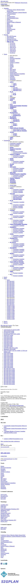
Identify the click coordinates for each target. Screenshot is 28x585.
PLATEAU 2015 (5, 514)
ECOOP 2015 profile (9, 332)
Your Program (10, 37)
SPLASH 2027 (10, 281)
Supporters (9, 30)
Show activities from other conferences (10, 441)
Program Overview (11, 39)
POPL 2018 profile (8, 356)
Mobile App (10, 25)
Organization (7, 140)
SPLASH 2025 (10, 284)
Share (2, 444)
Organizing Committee (15, 143)
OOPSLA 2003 (11, 314)
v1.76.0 (15, 458)
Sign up (6, 323)
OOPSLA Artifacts (14, 62)
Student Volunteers (14, 75)
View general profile (5, 446)
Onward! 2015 (4, 496)
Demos (11, 57)
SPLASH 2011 (10, 303)
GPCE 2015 (4, 494)
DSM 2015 (3, 506)
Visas (8, 33)
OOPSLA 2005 (11, 312)
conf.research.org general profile (12, 329)
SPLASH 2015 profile (6, 327)
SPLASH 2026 (10, 282)
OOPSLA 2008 (11, 307)
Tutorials (12, 76)
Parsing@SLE (16, 114)
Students (9, 27)
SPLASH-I (12, 71)
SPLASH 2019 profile (9, 378)
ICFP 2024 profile (8, 343)
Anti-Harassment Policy (13, 18)
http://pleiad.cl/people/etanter (16, 405)
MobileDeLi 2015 (5, 510)
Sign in (5, 321)
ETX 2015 (3, 507)
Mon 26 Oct (13, 47)
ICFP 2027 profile (8, 346)
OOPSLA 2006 (11, 310)
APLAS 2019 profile (9, 331)
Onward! (15, 87)
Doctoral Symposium (15, 58)
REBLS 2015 (4, 517)
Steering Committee (15, 144)
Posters (11, 65)
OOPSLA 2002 (11, 316)
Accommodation (11, 16)
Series (8, 280)
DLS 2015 (3, 529)
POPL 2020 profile (8, 359)
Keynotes (12, 59)
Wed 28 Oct (13, 50)
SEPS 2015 (3, 518)
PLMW (12, 66)
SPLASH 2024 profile (9, 384)
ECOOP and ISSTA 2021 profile (12, 334)
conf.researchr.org (8, 458)
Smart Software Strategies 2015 (8, 520)
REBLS (15, 123)
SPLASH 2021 (10, 289)
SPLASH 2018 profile (9, 377)
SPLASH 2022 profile (9, 382)
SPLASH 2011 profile (9, 368)
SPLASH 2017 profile (9, 375)
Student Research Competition (17, 73)
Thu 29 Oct (13, 51)
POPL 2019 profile (8, 357)
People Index (13, 185)
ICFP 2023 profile (8, 342)
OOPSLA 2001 (11, 317)
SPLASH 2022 (10, 288)
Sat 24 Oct (12, 44)
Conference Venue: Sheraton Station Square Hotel (13, 535)
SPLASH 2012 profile (9, 370)
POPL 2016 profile (8, 353)
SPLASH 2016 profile (9, 374)
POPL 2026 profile (8, 367)
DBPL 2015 (4, 527)
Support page (3, 460)
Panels (11, 64)
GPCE (14, 83)
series (10, 325)
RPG (11, 68)
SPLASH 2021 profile (9, 381)
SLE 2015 (3, 498)
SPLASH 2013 (10, 300)
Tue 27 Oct (12, 48)
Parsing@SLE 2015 (5, 513)
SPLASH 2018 (10, 293)
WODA (15, 133)
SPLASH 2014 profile (9, 373)
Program (6, 34)
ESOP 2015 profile (8, 335)
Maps (8, 23)
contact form (4, 456)
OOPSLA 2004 (11, 313)
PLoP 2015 (3, 497)
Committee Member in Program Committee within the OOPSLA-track (14, 432)
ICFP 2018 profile (8, 338)
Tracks (5, 54)
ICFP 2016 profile (8, 336)
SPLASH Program (11, 36)
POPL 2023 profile (8, 363)
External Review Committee (20, 153)
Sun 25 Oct (13, 46)
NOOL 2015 (4, 511)
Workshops (12, 79)
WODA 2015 (4, 521)
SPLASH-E (13, 69)
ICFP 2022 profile (8, 341)
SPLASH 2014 (10, 299)
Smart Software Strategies (19, 129)
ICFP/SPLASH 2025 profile (11, 347)
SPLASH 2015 (4, 325)
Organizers (15, 239)
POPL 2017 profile (8, 354)
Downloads (10, 20)
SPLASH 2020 (10, 291)
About (8, 15)
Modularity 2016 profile (9, 349)
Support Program (11, 29)
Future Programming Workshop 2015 (10, 509)
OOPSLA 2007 (11, 309)
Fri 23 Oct (12, 43)
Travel (8, 32)
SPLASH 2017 (10, 295)
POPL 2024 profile (8, 364)
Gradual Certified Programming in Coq (13, 438)
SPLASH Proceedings (12, 40)
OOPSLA (12, 61)
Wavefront (12, 78)
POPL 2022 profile (8, 361)
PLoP (14, 93)
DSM (14, 101)
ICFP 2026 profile (8, 345)
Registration (10, 26)
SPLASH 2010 (10, 305)
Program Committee (18, 151)
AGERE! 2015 (4, 504)
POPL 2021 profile (8, 360)
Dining (8, 19)
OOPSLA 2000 (11, 319)
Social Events (13, 72)
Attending (6, 8)
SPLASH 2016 (10, 296)
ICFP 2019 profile (8, 339)
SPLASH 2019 (10, 292)
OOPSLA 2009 (11, 306)
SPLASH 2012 (10, 302)
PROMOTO (16, 119)
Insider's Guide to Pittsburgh (14, 22)
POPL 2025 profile (8, 366)
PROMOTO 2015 (5, 516)
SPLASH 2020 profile (9, 379)
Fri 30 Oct (12, 52)
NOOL (15, 110)
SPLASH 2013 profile (9, 371)
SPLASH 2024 (10, 285)
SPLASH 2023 (10, 287)
